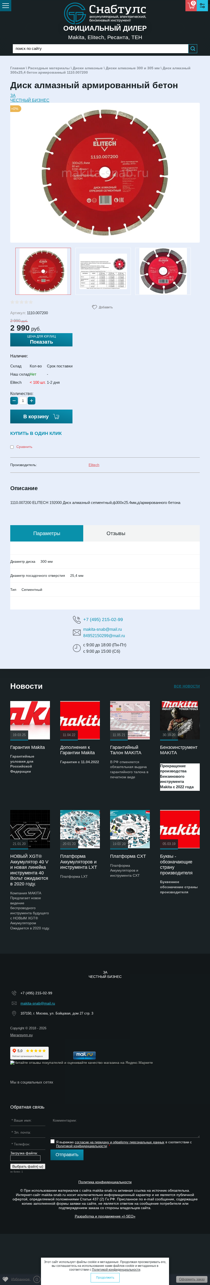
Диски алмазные (88, 68)
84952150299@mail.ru (104, 636)
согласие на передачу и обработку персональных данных (119, 1142)
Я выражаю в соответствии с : (124, 1144)
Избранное (24, 1279)
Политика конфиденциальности (105, 1182)
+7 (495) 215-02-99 (103, 619)
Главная (17, 68)
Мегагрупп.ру (21, 1035)
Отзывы (116, 533)
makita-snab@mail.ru (102, 629)
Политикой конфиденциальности (81, 1146)
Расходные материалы (49, 68)
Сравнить (23, 447)
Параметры (46, 533)
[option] (105, 173)
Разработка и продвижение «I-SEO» (105, 1216)
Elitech (94, 465)
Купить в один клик (36, 433)
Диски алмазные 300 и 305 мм (133, 68)
